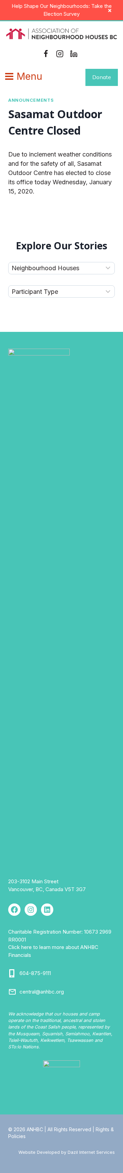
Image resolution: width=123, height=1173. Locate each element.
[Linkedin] (74, 53)
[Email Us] (12, 992)
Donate (101, 77)
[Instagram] (60, 53)
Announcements (31, 100)
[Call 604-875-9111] (12, 973)
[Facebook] (46, 53)
